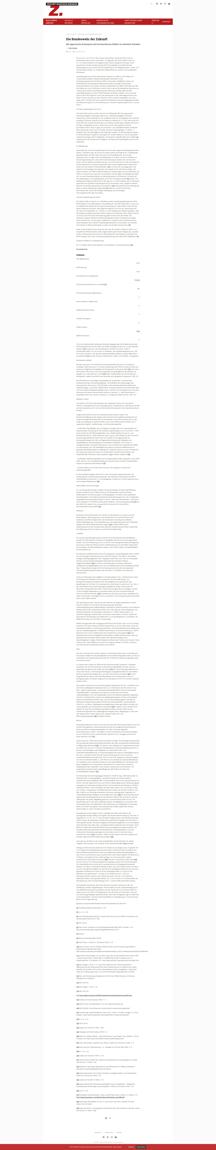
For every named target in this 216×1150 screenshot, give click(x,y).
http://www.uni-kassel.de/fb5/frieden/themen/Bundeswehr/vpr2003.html (105, 995)
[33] (97, 771)
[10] (131, 245)
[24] (93, 563)
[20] (98, 481)
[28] (128, 674)
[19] (104, 463)
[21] (135, 502)
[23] (110, 524)
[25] (99, 594)
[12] (105, 284)
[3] (137, 137)
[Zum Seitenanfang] (110, 1118)
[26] (129, 633)
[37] (125, 843)
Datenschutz (109, 1132)
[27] (111, 669)
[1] (121, 81)
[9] (138, 236)
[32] (97, 745)
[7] (107, 188)
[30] (95, 716)
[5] (128, 179)
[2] (96, 132)
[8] (130, 225)
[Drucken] (106, 1118)
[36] (112, 837)
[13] (138, 331)
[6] (113, 186)
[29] (113, 707)
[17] (104, 374)
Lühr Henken (73, 48)
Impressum (98, 1132)
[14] (84, 349)
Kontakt (119, 1132)
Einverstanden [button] (141, 1147)
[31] (93, 736)
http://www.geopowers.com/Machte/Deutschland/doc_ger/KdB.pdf (100, 1097)
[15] (87, 356)
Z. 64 (69, 52)
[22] (99, 506)
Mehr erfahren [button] (117, 1147)
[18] (128, 454)
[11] (138, 280)
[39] (135, 859)
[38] (106, 859)
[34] (119, 795)
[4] (109, 167)
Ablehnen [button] (131, 1147)
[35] (93, 834)
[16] (129, 369)
